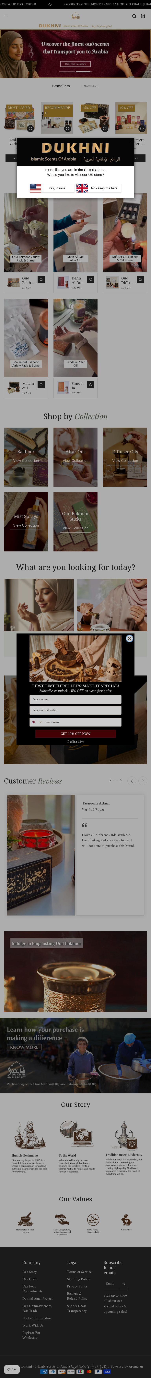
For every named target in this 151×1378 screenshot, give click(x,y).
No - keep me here (103, 188)
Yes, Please (57, 188)
